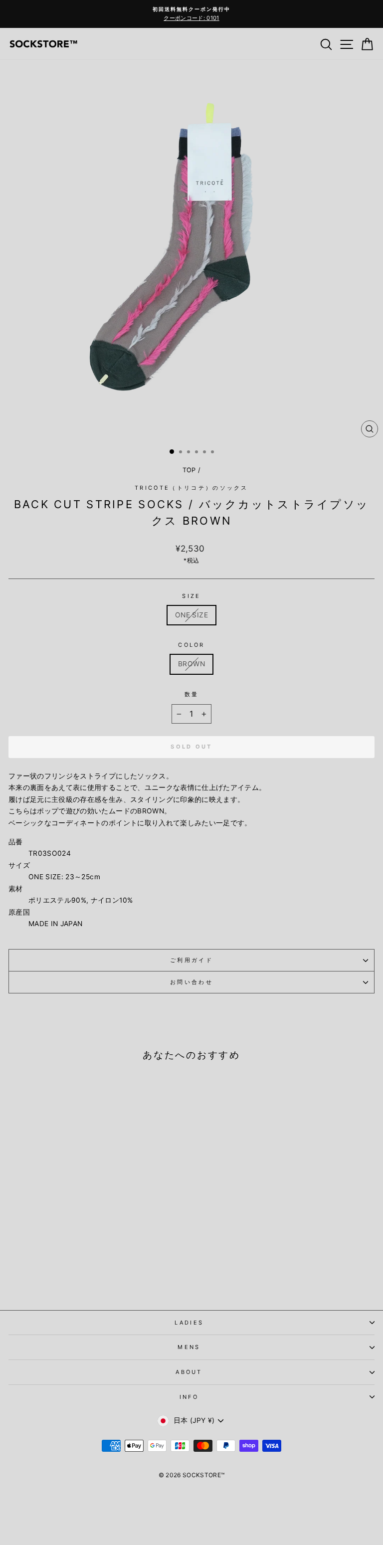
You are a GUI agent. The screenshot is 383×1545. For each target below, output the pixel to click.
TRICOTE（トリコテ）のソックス (191, 487)
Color (191, 644)
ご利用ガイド (191, 960)
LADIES (189, 1322)
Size (191, 595)
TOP (189, 470)
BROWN (191, 664)
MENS (189, 1347)
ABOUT (189, 1371)
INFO (189, 1396)
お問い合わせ (191, 981)
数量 (192, 694)
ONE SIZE (191, 615)
